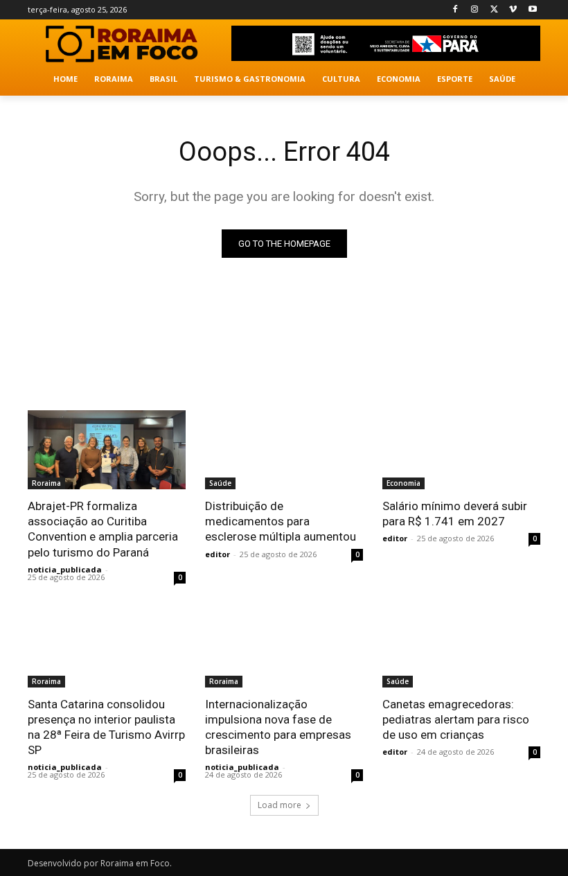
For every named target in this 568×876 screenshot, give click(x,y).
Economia (403, 483)
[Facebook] (455, 10)
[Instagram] (475, 10)
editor (217, 554)
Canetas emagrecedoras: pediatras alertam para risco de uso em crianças (455, 719)
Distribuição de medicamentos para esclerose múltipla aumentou (280, 521)
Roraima (46, 483)
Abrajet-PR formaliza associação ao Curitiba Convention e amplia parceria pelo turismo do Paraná (103, 529)
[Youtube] (532, 10)
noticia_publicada (65, 569)
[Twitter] (494, 10)
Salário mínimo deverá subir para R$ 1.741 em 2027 (454, 513)
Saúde (220, 483)
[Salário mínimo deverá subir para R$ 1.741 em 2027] (461, 449)
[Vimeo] (513, 10)
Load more (279, 805)
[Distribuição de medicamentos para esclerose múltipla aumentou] (284, 449)
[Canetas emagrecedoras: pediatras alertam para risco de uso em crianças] (461, 647)
